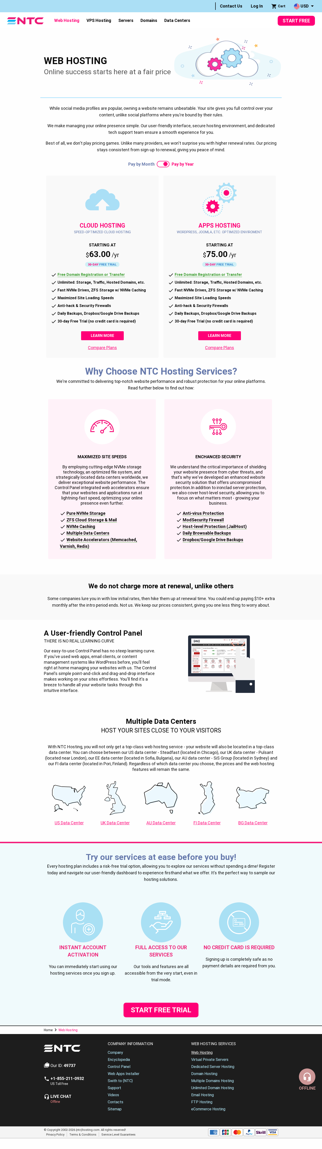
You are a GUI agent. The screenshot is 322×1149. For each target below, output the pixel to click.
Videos (113, 1095)
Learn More (107, 335)
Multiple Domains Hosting (212, 1081)
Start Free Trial (161, 1010)
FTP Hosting (201, 1102)
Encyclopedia (119, 1059)
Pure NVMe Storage (85, 513)
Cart (281, 6)
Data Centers (177, 20)
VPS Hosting (99, 20)
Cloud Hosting (102, 225)
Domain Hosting (204, 1073)
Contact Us (231, 6)
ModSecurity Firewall (203, 519)
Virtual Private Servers (209, 1059)
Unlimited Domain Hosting (212, 1088)
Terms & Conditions (82, 1134)
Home (48, 1030)
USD (304, 6)
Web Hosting (66, 20)
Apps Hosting (219, 225)
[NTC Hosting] (25, 20)
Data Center (69, 822)
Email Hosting (202, 1095)
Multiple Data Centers (87, 533)
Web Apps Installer (123, 1073)
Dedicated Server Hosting (212, 1066)
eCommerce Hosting (208, 1109)
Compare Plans (102, 347)
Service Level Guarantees (118, 1134)
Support (114, 1088)
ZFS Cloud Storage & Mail (91, 519)
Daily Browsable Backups (207, 533)
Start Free (296, 21)
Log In (257, 6)
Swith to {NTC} (120, 1081)
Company (115, 1052)
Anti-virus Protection (203, 513)
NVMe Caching (80, 526)
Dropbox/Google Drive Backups (213, 539)
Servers (125, 20)
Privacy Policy (55, 1134)
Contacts (115, 1102)
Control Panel (119, 1066)
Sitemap (115, 1109)
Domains (148, 20)
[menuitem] (231, 6)
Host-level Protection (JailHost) (215, 526)
